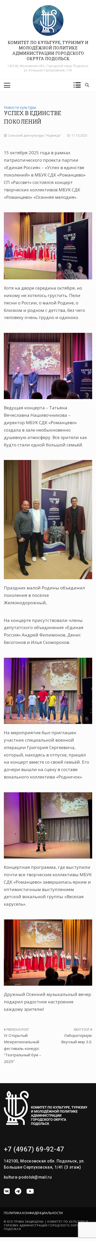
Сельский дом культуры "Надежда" (34, 135)
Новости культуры (20, 107)
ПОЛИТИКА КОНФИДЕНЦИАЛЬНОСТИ (33, 1213)
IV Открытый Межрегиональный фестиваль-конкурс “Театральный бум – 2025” (22, 1048)
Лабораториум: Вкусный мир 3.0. (76, 1039)
